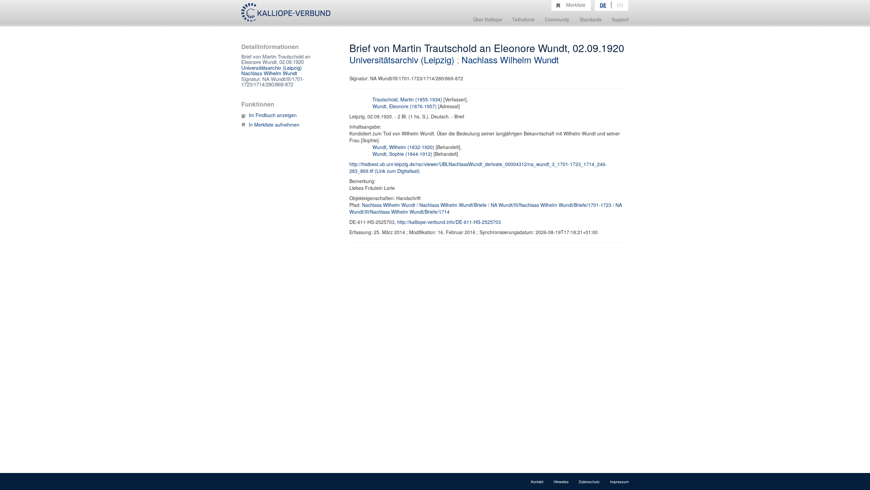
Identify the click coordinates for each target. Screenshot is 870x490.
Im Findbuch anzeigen (273, 115)
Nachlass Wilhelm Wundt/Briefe (453, 204)
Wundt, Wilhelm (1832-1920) (403, 147)
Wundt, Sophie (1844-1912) (402, 153)
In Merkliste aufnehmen (274, 124)
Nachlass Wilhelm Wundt (269, 73)
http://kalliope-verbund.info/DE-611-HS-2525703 (449, 221)
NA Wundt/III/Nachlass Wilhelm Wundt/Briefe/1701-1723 (551, 204)
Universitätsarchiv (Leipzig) (271, 67)
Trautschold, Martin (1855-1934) (407, 99)
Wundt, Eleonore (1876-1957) (404, 106)
